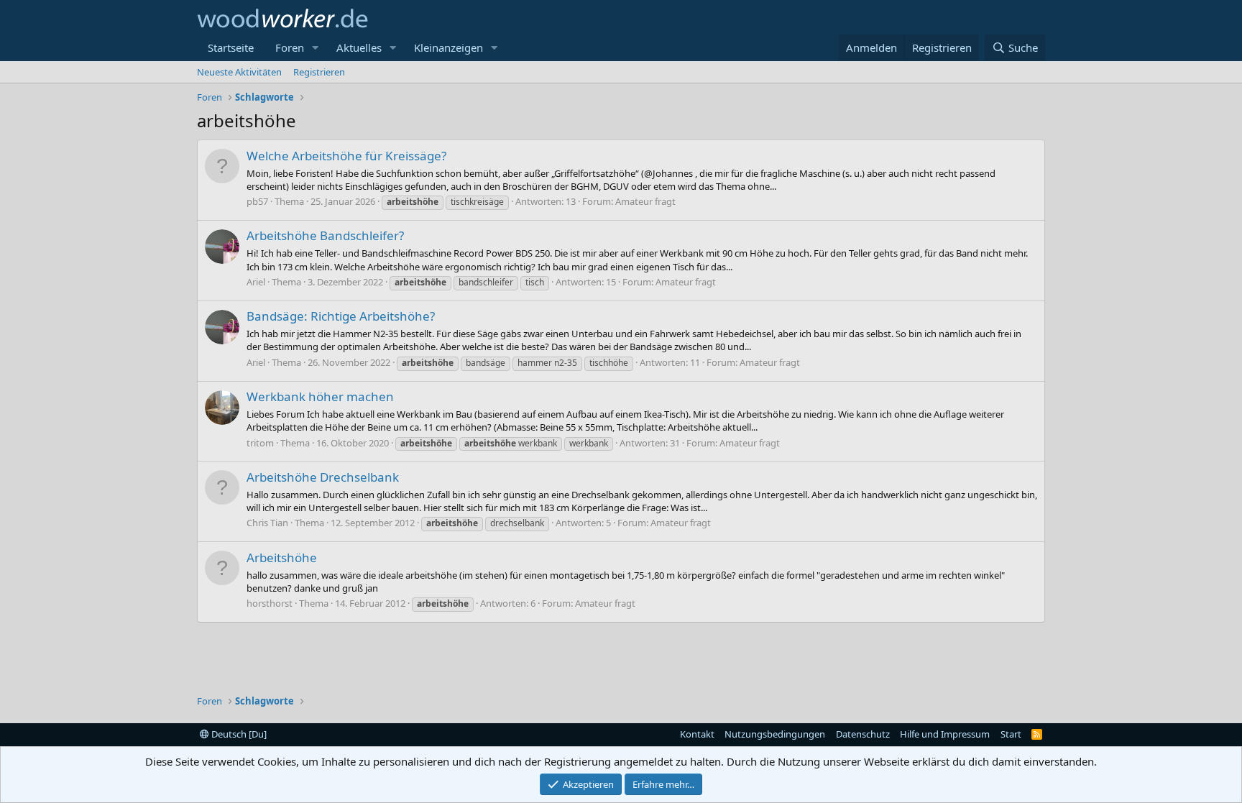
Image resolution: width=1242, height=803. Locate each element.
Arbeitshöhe (282, 557)
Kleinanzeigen (448, 47)
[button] (315, 48)
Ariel (256, 281)
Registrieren (319, 71)
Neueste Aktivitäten (239, 71)
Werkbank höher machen (320, 396)
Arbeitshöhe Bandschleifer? (325, 235)
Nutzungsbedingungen (774, 734)
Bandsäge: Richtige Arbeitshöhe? (341, 316)
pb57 (257, 201)
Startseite (231, 47)
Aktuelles (359, 47)
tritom (260, 442)
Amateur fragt (645, 201)
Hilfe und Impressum (945, 734)
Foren (289, 47)
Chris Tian (267, 522)
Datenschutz (863, 734)
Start (1010, 734)
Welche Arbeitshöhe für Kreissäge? (346, 155)
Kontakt (697, 734)
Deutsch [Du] (238, 734)
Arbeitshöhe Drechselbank (323, 477)
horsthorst (270, 603)
